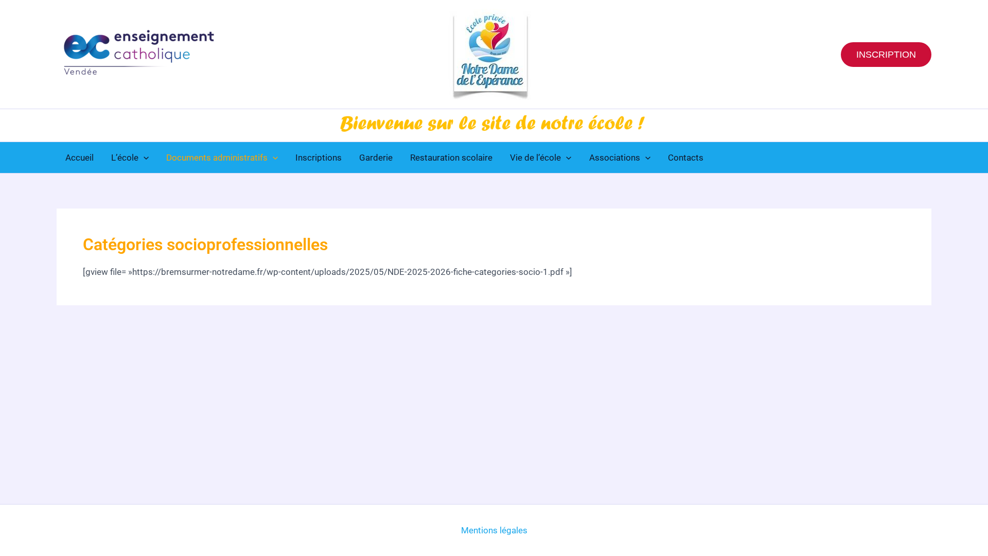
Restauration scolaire (451, 157)
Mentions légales (494, 530)
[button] (886, 54)
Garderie (376, 157)
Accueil (79, 157)
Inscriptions (318, 157)
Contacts (685, 157)
